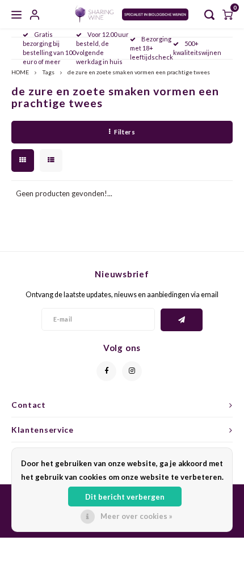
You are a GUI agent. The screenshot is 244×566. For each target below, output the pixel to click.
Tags (48, 72)
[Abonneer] (182, 320)
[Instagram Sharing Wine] (132, 371)
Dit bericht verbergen (125, 496)
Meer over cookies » (136, 516)
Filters (124, 132)
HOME (20, 72)
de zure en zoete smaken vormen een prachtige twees (139, 72)
